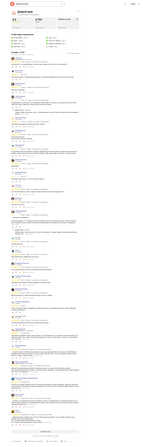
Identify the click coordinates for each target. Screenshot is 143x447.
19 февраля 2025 (25, 414)
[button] (73, 53)
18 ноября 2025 (25, 382)
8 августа (23, 134)
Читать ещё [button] (25, 114)
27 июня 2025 (24, 398)
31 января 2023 (25, 333)
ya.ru (65, 441)
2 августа (23, 176)
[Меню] (139, 4)
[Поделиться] (78, 11)
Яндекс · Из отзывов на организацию (36, 61)
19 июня (23, 305)
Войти (133, 4)
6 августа (23, 149)
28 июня (23, 280)
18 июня (23, 61)
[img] (15, 62)
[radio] (12, 67)
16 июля (23, 254)
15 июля (23, 267)
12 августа (24, 87)
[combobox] (37, 3)
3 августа (23, 163)
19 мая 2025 (24, 365)
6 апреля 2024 (25, 349)
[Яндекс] (12, 4)
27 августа (24, 74)
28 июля (23, 189)
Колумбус (17, 441)
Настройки (53, 441)
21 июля (23, 241)
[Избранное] (125, 4)
